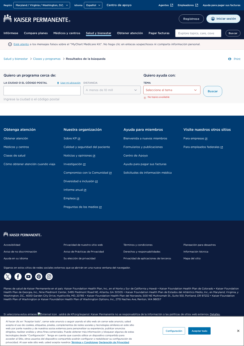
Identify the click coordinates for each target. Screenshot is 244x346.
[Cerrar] (238, 331)
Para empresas (193, 138)
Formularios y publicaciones (143, 147)
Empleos (70, 198)
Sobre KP (70, 138)
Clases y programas (47, 58)
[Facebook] (17, 276)
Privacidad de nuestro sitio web (83, 244)
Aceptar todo (199, 330)
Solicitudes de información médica (147, 172)
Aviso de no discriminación (20, 251)
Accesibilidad (12, 244)
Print (236, 59)
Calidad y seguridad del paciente (87, 147)
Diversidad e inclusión (79, 181)
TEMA (147, 82)
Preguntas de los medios (81, 207)
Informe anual (73, 189)
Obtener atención (130, 33)
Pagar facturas (159, 33)
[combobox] (198, 33)
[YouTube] (27, 276)
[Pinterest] (38, 276)
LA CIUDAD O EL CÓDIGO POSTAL (25, 82)
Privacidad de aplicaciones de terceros (147, 258)
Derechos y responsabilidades (141, 251)
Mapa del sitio (192, 258)
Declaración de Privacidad (114, 342)
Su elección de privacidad (79, 258)
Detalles (215, 314)
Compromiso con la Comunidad (86, 172)
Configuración (174, 330)
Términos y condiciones (138, 244)
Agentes (163, 5)
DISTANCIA (90, 82)
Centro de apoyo (119, 5)
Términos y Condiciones (84, 342)
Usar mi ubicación (70, 82)
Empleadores (186, 5)
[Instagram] (48, 276)
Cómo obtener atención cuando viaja (29, 164)
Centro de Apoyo (135, 155)
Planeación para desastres (199, 244)
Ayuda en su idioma (16, 258)
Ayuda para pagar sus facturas (221, 5)
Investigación (73, 164)
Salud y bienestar (98, 33)
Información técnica (195, 251)
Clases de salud (14, 155)
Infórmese (11, 33)
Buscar (233, 33)
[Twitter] (7, 276)
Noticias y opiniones (78, 155)
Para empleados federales (201, 147)
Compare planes (36, 33)
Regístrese (191, 19)
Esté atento (21, 44)
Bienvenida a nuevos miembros (145, 138)
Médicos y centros (66, 33)
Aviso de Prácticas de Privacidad (84, 251)
